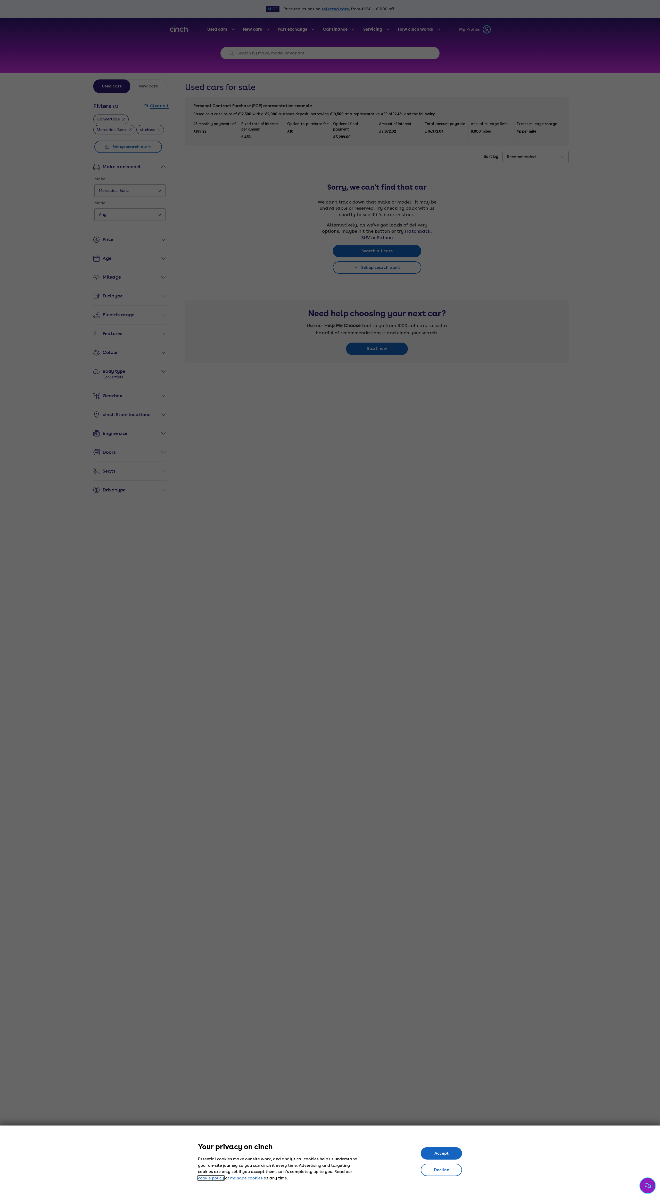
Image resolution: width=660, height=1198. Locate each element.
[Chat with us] (647, 1185)
